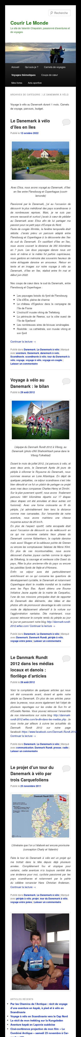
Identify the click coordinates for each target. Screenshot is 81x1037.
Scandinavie (17, 356)
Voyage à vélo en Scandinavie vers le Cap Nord (39, 1016)
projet (35, 898)
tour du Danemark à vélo (53, 898)
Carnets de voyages (54, 67)
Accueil (15, 67)
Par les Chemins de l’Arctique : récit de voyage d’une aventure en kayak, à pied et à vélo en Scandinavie (38, 1008)
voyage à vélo (33, 360)
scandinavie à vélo (35, 356)
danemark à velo (49, 353)
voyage (20, 360)
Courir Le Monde (29, 22)
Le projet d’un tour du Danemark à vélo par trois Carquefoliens (32, 773)
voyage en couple (52, 360)
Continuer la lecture (23, 341)
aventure (21, 353)
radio (65, 747)
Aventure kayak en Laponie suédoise (32, 1024)
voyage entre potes (21, 641)
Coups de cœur (49, 74)
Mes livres (16, 82)
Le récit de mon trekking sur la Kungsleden (36, 1020)
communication (24, 747)
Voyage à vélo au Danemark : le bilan (29, 383)
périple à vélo (55, 637)
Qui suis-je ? (31, 67)
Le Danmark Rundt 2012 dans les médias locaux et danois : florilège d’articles (32, 666)
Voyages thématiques (23, 75)
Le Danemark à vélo (48, 349)
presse (57, 747)
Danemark (30, 349)
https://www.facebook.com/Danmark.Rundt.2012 (49, 732)
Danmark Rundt (38, 637)
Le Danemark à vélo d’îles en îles (30, 124)
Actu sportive (35, 82)
